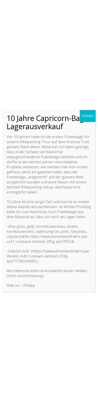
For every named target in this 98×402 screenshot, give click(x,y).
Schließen (88, 116)
